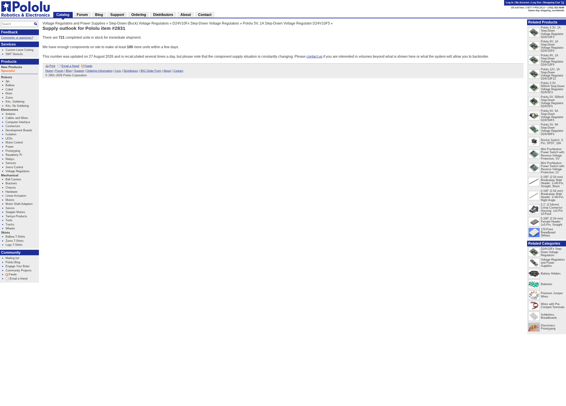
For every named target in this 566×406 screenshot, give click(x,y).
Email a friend (70, 66)
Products (9, 61)
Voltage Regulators (18, 171)
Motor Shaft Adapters (19, 204)
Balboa (10, 85)
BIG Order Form (151, 70)
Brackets (11, 183)
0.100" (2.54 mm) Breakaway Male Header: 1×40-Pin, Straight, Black (552, 181)
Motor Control (14, 142)
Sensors (11, 163)
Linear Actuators (16, 195)
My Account (522, 2)
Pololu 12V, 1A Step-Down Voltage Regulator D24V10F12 (552, 74)
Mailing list (12, 258)
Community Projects (19, 270)
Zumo (9, 97)
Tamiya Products (16, 216)
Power (9, 146)
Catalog (62, 15)
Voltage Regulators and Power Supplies (73, 23)
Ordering (138, 15)
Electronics (9, 109)
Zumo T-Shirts (15, 240)
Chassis (11, 187)
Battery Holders (551, 273)
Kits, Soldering (15, 101)
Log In (509, 2)
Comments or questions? (17, 37)
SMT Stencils (14, 54)
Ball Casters (13, 179)
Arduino (10, 114)
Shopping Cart (552, 2)
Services (8, 44)
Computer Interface (18, 122)
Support (79, 70)
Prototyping (13, 150)
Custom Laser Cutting (19, 49)
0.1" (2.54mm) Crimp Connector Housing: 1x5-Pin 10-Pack (552, 209)
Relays (10, 159)
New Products (11, 67)
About (167, 70)
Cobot (9, 89)
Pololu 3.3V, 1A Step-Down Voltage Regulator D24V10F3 (552, 32)
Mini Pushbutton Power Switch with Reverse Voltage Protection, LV (552, 167)
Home (49, 70)
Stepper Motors (15, 212)
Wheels (10, 228)
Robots (6, 77)
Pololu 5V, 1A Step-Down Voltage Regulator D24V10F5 (286, 23)
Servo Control (14, 167)
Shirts (5, 232)
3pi (7, 81)
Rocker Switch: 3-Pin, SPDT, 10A (552, 141)
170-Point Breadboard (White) (548, 232)
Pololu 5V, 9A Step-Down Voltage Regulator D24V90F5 (552, 129)
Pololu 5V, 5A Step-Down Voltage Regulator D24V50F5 (552, 115)
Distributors (131, 70)
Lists (118, 70)
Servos (10, 208)
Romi (9, 93)
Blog (69, 70)
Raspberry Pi (14, 154)
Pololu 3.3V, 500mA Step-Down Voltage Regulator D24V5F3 (552, 87)
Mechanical (9, 175)
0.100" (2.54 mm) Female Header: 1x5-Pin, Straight (552, 221)
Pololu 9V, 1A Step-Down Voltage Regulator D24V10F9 (552, 60)
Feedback (9, 32)
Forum (59, 70)
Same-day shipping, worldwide (546, 10)
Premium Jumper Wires (552, 295)
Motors (10, 200)
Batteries (546, 284)
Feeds (88, 66)
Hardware (11, 191)
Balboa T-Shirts (15, 236)
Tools (9, 220)
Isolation (11, 134)
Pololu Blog (13, 262)
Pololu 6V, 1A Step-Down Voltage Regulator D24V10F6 (552, 46)
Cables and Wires (17, 118)
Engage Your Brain (17, 266)
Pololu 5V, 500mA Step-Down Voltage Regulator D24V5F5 (552, 101)
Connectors (13, 126)
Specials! (8, 70)
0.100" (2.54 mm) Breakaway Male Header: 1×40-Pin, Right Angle (552, 195)
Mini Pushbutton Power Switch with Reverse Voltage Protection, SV (552, 153)
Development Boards (19, 130)
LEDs (9, 138)
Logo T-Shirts (14, 244)
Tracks (10, 224)
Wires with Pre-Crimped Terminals (553, 305)
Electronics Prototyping (548, 327)
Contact (178, 70)
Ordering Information (99, 70)
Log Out (536, 2)
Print (52, 66)
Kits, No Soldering (17, 105)
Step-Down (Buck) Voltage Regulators (139, 23)
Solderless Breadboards (549, 316)
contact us (314, 56)
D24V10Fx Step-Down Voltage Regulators (205, 23)
